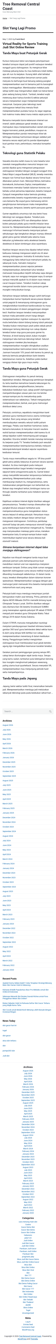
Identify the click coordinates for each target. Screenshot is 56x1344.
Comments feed (28, 1327)
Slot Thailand (28, 1302)
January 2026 (8, 757)
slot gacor (7, 1036)
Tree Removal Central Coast (30, 1336)
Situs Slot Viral (28, 1270)
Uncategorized (28, 1313)
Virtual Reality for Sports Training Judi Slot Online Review (25, 45)
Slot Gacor (28, 1286)
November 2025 (9, 767)
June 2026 (7, 734)
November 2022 (9, 933)
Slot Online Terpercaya (28, 1297)
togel (5, 1030)
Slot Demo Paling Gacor (28, 1283)
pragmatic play (28, 1257)
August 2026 (8, 725)
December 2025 (9, 762)
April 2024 (7, 854)
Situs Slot (28, 1265)
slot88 (28, 1305)
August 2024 (8, 836)
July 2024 (7, 841)
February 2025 (8, 808)
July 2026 (7, 730)
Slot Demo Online (28, 1281)
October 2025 (8, 771)
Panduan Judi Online (28, 1251)
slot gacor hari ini (9, 1025)
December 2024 (9, 818)
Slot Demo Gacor (28, 1278)
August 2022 (8, 947)
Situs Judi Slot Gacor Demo (28, 1259)
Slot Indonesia (28, 1291)
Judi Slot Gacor (28, 1243)
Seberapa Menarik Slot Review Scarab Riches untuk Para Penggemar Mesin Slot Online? (25, 997)
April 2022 (7, 956)
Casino (28, 1224)
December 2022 (9, 928)
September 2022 (9, 942)
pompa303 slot (9, 1051)
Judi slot (6, 1056)
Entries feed (28, 1324)
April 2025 (7, 799)
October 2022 (8, 938)
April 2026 (7, 744)
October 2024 (8, 827)
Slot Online (28, 1294)
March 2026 (7, 748)
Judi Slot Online (28, 1246)
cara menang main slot (28, 1222)
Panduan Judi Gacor (28, 1249)
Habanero (28, 1235)
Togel (28, 1310)
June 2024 (7, 845)
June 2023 (7, 901)
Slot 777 (28, 1275)
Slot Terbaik (28, 1300)
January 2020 (8, 970)
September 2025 (9, 776)
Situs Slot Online (28, 1267)
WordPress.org (28, 1330)
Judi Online (28, 1240)
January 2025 (8, 813)
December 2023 (9, 873)
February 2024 (8, 864)
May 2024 (7, 850)
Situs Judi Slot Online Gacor (28, 1262)
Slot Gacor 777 (28, 1289)
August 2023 (8, 891)
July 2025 (7, 785)
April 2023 (7, 910)
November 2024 (9, 822)
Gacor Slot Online (28, 1232)
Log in (28, 1322)
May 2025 (7, 794)
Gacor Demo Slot (28, 1227)
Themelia (34, 1339)
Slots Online (28, 1308)
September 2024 (9, 831)
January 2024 (8, 868)
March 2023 (7, 914)
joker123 (28, 1238)
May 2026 (7, 739)
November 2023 (9, 878)
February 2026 (8, 753)
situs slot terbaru (9, 1041)
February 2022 (8, 965)
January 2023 (8, 924)
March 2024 (7, 859)
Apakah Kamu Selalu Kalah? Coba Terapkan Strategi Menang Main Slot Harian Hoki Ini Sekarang (27, 984)
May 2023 (7, 905)
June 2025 (7, 790)
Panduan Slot (28, 1254)
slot (4, 1046)
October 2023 (8, 882)
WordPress (22, 1339)
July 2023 (7, 896)
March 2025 (7, 804)
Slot (28, 1273)
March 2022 (7, 961)
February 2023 (8, 919)
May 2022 (7, 951)
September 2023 (9, 887)
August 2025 (8, 781)
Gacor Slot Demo (28, 1230)
